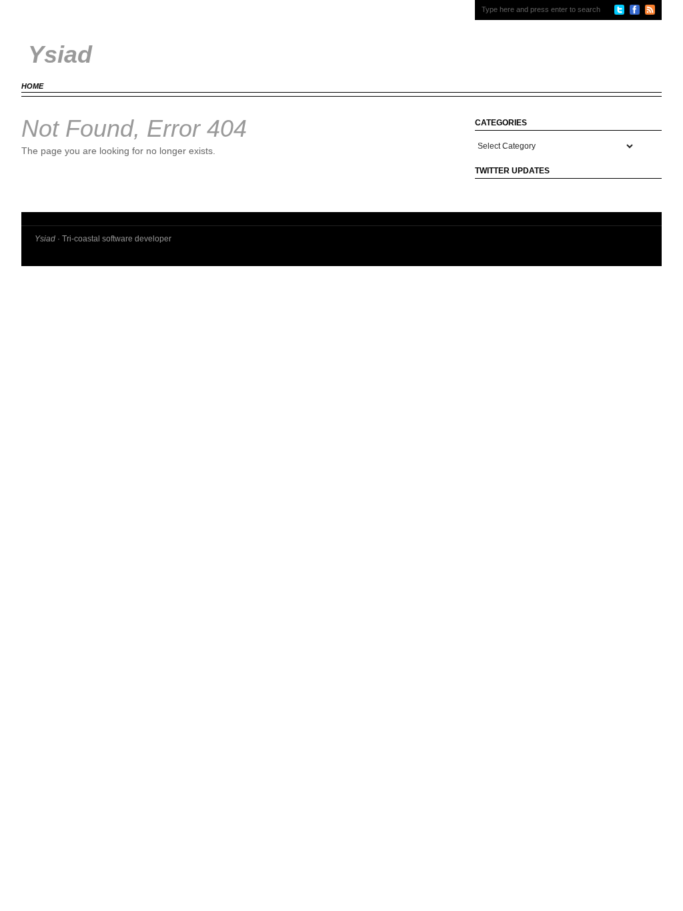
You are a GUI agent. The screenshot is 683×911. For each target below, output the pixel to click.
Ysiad (45, 238)
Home (32, 86)
